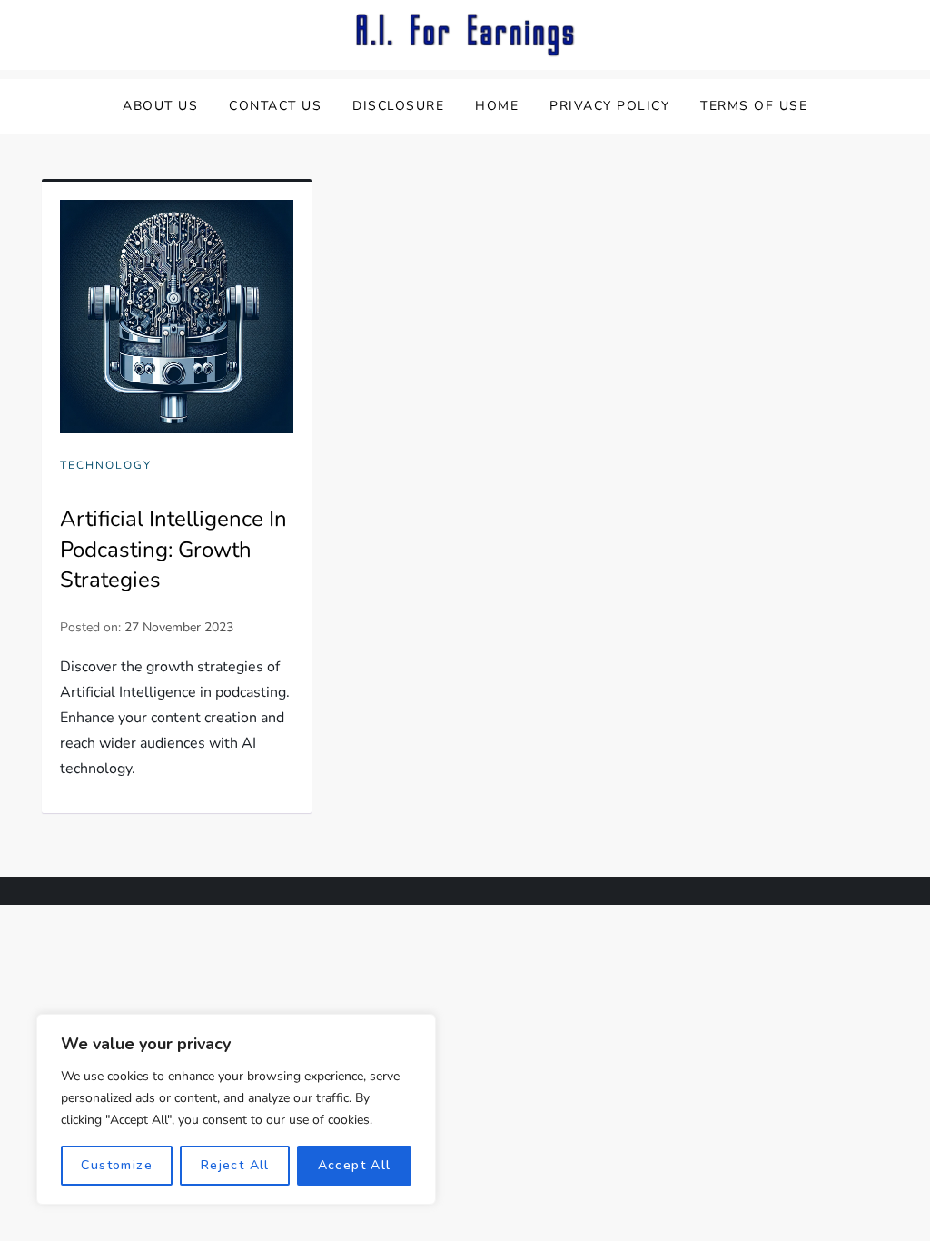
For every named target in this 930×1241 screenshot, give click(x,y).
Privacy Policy (609, 105)
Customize (117, 1165)
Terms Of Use (753, 105)
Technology (106, 465)
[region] (236, 1109)
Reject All (235, 1165)
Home (497, 105)
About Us (160, 105)
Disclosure (398, 105)
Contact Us (275, 105)
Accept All (354, 1165)
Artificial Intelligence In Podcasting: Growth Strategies (173, 549)
